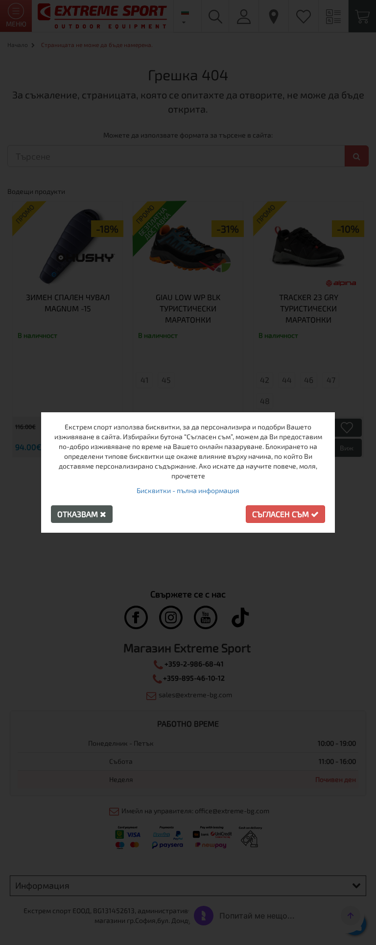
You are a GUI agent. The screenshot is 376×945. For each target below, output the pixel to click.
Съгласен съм (281, 514)
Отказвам (78, 514)
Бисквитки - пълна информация (188, 490)
